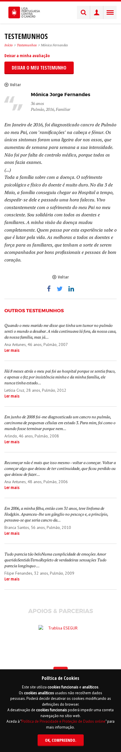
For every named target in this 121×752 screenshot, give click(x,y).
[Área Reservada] (96, 12)
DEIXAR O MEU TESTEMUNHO (39, 67)
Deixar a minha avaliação (27, 55)
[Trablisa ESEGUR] (60, 634)
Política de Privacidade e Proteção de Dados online (63, 721)
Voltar (15, 84)
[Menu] (110, 12)
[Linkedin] (71, 289)
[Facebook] (49, 289)
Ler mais (11, 350)
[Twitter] (60, 289)
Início (8, 45)
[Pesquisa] (83, 12)
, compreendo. (60, 740)
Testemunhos (27, 45)
